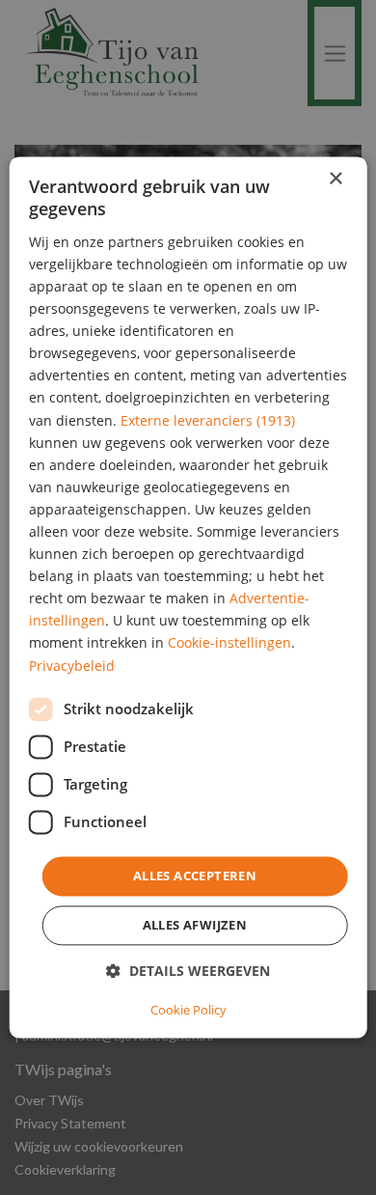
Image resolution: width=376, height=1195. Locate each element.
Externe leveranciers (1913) (208, 420)
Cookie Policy (188, 1010)
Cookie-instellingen (229, 643)
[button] (188, 971)
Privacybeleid (72, 665)
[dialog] (188, 597)
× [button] (335, 179)
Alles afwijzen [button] (195, 925)
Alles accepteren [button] (194, 875)
